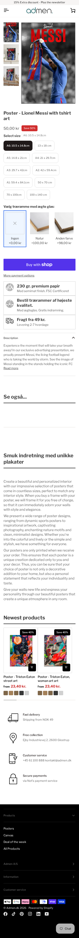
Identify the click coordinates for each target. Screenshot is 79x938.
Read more (11, 368)
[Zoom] (29, 95)
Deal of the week (15, 842)
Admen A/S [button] (11, 863)
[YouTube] (47, 914)
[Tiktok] (13, 914)
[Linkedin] (38, 914)
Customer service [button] (15, 889)
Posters (9, 828)
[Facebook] (5, 914)
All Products (12, 848)
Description (11, 338)
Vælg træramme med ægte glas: (29, 207)
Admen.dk (12, 908)
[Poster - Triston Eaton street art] (21, 693)
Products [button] (9, 815)
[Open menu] (10, 10)
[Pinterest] (22, 914)
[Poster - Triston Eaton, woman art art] (55, 693)
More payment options (19, 275)
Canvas (8, 835)
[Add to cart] (32, 667)
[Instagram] (30, 914)
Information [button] (11, 876)
